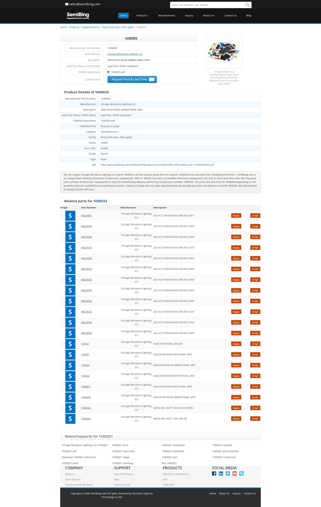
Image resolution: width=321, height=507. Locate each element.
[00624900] (70, 333)
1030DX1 (86, 386)
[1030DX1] (70, 387)
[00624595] (70, 290)
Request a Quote (132, 79)
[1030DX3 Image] (224, 51)
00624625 (86, 311)
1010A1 (85, 343)
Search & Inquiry (123, 474)
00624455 (86, 269)
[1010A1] (70, 344)
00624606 (86, 301)
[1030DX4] (70, 408)
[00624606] (70, 301)
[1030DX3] (70, 397)
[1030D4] (70, 376)
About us (70, 474)
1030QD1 (86, 418)
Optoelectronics (91, 27)
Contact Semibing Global (79, 484)
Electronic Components (176, 474)
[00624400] (70, 258)
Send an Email (122, 484)
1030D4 (85, 375)
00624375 (86, 247)
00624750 (86, 322)
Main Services (73, 479)
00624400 (86, 258)
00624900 (86, 333)
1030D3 (85, 365)
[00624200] (70, 226)
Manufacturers (166, 15)
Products (142, 15)
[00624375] (70, 248)
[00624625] (70, 312)
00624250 (86, 236)
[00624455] (70, 269)
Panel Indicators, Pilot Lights (118, 27)
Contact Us (231, 15)
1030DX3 (86, 397)
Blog (248, 15)
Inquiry (189, 15)
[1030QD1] (70, 419)
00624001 (86, 215)
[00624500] (70, 280)
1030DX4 (86, 407)
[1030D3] (70, 365)
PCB (165, 479)
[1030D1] (70, 355)
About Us (208, 15)
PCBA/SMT (169, 484)
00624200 (86, 226)
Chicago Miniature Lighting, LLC (125, 54)
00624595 (86, 290)
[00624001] (70, 216)
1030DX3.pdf (118, 72)
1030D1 (85, 354)
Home (123, 15)
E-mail (255, 215)
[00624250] (70, 237)
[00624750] (70, 322)
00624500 (86, 279)
